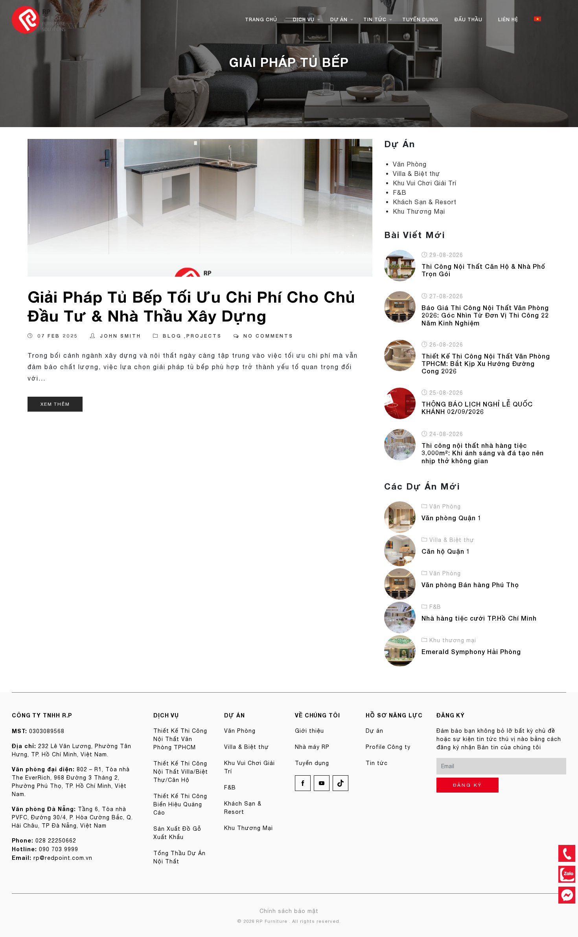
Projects (204, 336)
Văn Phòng (410, 164)
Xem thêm (55, 404)
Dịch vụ (304, 19)
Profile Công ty (388, 747)
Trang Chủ (261, 19)
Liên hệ (508, 19)
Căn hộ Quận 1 (446, 551)
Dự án (339, 19)
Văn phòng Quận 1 (452, 517)
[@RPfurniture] (566, 895)
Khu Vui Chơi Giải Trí (425, 183)
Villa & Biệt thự (416, 173)
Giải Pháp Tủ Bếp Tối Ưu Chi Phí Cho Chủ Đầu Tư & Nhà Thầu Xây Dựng (191, 306)
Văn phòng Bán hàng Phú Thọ (470, 584)
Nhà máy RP (312, 747)
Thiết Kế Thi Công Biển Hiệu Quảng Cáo (180, 804)
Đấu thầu (468, 19)
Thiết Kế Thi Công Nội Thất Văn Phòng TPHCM (180, 739)
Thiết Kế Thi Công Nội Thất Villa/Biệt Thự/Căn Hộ (180, 771)
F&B (400, 192)
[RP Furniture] (38, 18)
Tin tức (375, 19)
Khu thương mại (452, 640)
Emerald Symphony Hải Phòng (471, 651)
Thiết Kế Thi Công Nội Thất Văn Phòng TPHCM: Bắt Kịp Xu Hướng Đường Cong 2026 (486, 363)
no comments (268, 336)
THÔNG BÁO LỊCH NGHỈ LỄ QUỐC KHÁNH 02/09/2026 (477, 407)
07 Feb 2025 (57, 336)
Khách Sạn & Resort (425, 201)
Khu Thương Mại (419, 211)
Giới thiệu (309, 731)
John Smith (120, 336)
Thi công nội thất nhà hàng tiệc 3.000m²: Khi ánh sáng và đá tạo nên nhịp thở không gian (483, 453)
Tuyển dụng (420, 19)
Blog (172, 336)
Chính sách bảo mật (289, 911)
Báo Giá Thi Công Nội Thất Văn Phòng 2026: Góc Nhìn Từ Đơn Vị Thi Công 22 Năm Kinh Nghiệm (485, 315)
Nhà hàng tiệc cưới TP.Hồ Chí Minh (479, 618)
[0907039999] (566, 853)
